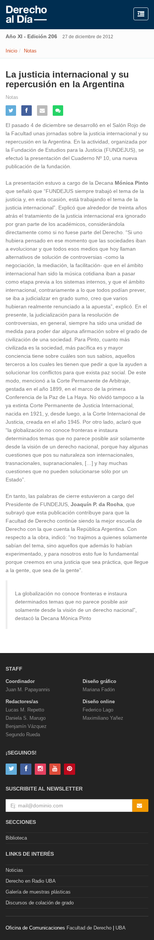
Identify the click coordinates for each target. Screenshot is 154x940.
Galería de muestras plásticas (38, 892)
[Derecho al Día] (26, 14)
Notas (30, 51)
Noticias (14, 870)
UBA (121, 928)
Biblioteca (16, 838)
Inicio (11, 51)
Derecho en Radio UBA (31, 881)
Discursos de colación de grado (40, 903)
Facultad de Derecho (89, 928)
